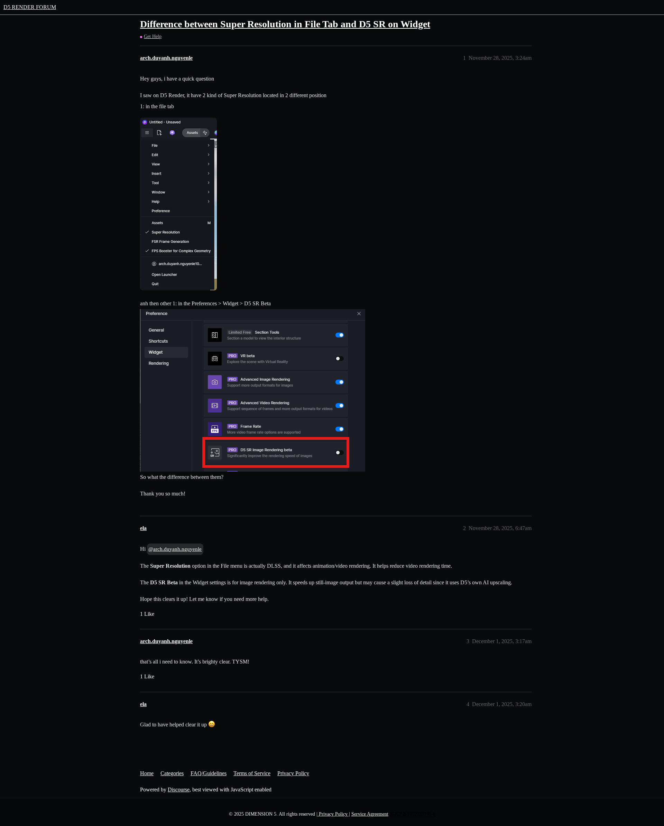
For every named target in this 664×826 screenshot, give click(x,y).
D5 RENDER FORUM (29, 7)
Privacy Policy (293, 773)
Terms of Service (251, 773)
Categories (172, 773)
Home (147, 773)
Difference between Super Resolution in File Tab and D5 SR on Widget (285, 24)
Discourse (179, 789)
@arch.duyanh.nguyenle (175, 549)
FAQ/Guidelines (209, 773)
